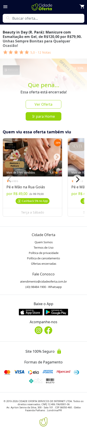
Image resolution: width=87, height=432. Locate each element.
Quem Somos (44, 242)
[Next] (77, 180)
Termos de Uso (44, 247)
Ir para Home (43, 116)
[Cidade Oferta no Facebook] (48, 330)
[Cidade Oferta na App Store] (31, 312)
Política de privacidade (43, 253)
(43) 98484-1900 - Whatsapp (43, 287)
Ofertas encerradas (43, 264)
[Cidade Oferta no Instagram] (39, 330)
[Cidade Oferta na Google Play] (56, 312)
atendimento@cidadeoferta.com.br (43, 281)
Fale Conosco (43, 274)
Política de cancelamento (43, 258)
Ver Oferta (43, 104)
